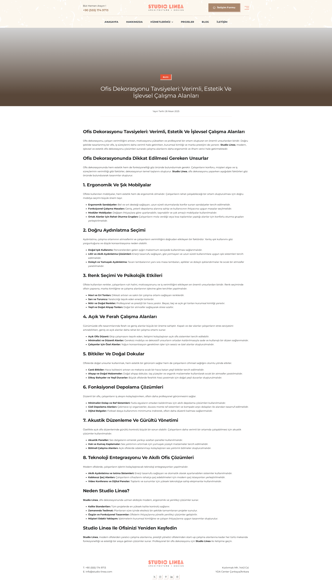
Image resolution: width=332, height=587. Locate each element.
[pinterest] (166, 577)
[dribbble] (177, 577)
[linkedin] (172, 577)
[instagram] (160, 577)
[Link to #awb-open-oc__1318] (247, 7)
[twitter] (154, 577)
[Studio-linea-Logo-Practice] (166, 5)
